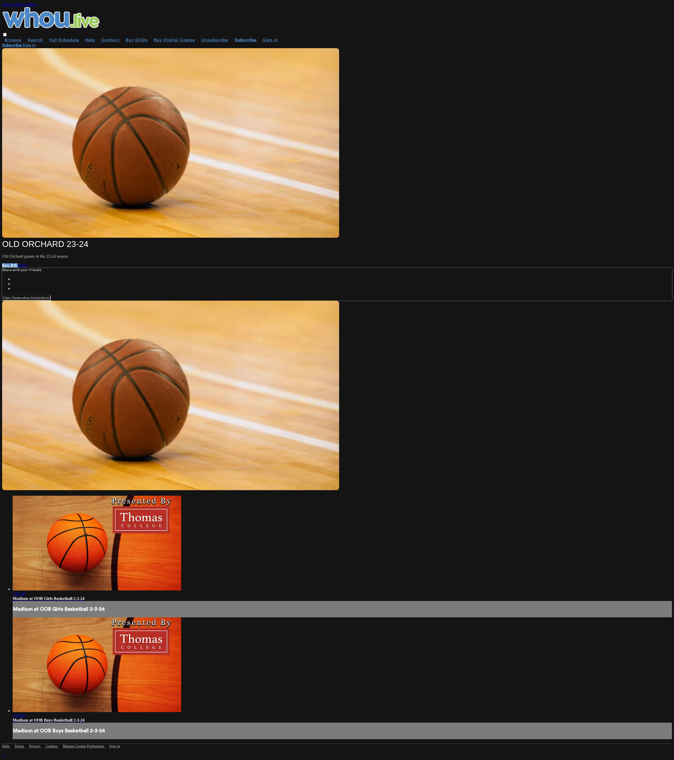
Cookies (52, 746)
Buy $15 (10, 265)
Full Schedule (64, 40)
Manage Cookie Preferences (84, 746)
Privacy (35, 746)
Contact (110, 40)
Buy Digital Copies (174, 40)
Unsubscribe (214, 40)
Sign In (29, 45)
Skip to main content (19, 4)
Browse (13, 40)
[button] (5, 34)
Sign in (270, 40)
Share (22, 265)
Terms (19, 746)
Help (90, 40)
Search (36, 40)
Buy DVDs (137, 40)
